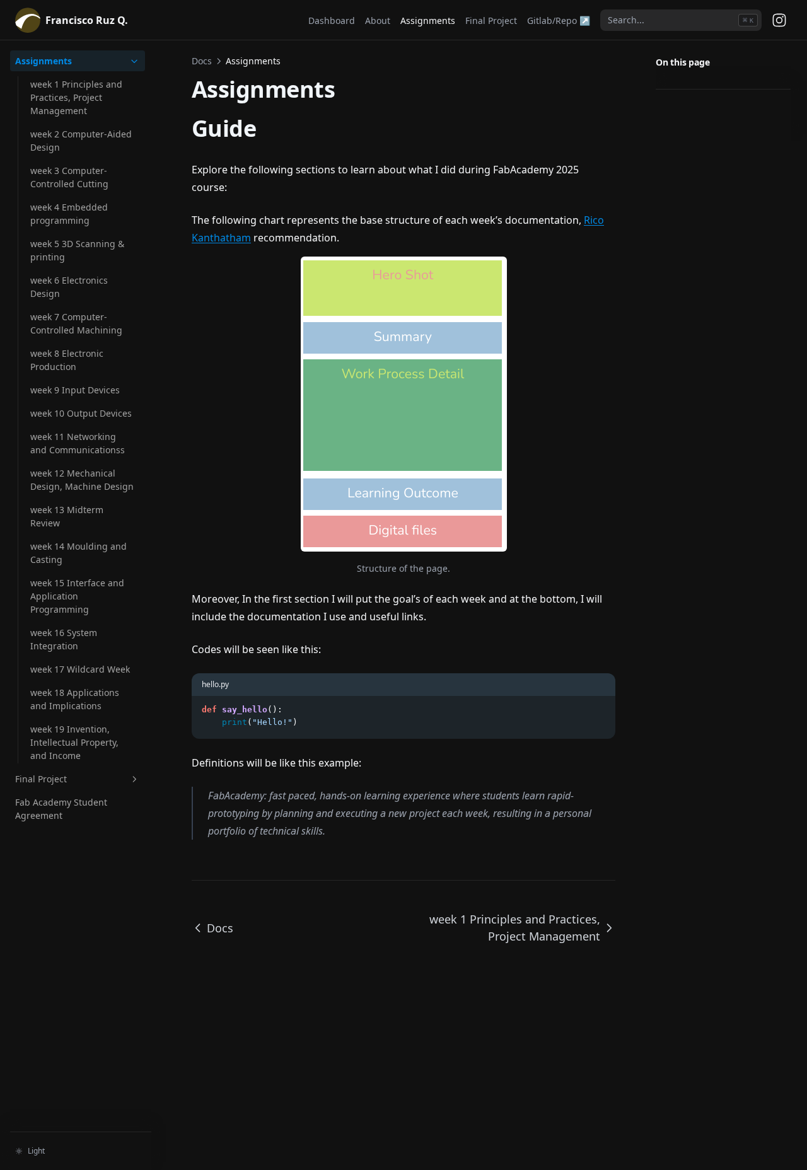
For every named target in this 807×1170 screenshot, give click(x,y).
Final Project (41, 779)
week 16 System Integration (63, 639)
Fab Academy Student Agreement (61, 808)
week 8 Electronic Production (66, 360)
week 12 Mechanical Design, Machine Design (82, 479)
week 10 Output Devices (81, 413)
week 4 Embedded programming (69, 213)
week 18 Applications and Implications (74, 699)
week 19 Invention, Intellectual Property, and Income (74, 742)
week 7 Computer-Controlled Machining (76, 323)
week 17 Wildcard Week (80, 669)
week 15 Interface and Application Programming (77, 596)
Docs (202, 61)
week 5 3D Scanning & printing (77, 250)
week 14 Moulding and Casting (78, 552)
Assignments (43, 61)
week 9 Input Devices (75, 390)
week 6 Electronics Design (69, 286)
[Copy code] (598, 709)
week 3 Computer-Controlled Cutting (69, 177)
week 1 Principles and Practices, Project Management (76, 97)
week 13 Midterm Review (66, 516)
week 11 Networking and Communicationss (77, 443)
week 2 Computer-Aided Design (81, 140)
